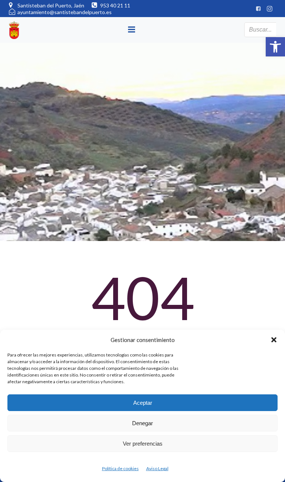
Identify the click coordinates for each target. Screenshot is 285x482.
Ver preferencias (143, 443)
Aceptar (142, 403)
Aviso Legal (157, 468)
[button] (275, 46)
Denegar (142, 423)
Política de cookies (120, 468)
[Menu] (131, 29)
